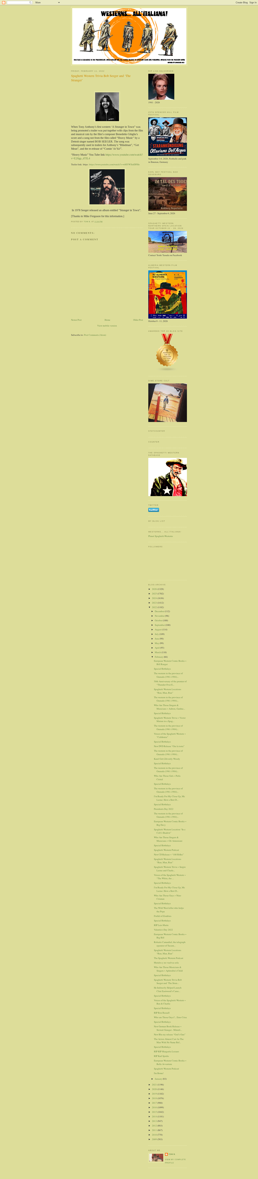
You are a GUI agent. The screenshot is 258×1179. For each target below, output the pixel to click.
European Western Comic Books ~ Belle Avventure (170, 1062)
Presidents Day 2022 (163, 808)
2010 (154, 1134)
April (157, 647)
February (159, 656)
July (157, 634)
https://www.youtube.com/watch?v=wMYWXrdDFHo (114, 164)
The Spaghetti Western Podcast (168, 958)
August (158, 629)
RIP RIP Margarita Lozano (166, 1051)
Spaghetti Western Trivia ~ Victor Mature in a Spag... (170, 719)
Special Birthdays (162, 668)
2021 (154, 1084)
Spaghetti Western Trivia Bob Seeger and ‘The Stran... (168, 981)
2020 (154, 1089)
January (159, 1078)
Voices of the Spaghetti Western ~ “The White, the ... (170, 876)
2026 (154, 589)
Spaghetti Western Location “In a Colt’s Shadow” (169, 831)
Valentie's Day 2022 (163, 929)
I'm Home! (159, 1073)
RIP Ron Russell (162, 1012)
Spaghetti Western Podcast (166, 849)
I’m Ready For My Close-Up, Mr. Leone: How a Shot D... (169, 798)
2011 (154, 1130)
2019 (154, 1093)
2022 (154, 607)
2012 (154, 1125)
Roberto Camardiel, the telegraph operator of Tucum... (170, 944)
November (160, 615)
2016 (154, 1107)
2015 (154, 1111)
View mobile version (107, 325)
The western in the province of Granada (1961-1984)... (168, 675)
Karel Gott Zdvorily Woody (167, 758)
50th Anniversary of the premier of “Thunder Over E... (170, 683)
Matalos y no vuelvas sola (166, 962)
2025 (154, 593)
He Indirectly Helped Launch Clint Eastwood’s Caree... (167, 989)
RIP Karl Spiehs (161, 1056)
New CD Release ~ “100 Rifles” (169, 854)
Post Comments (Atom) (95, 334)
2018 (154, 1098)
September (160, 624)
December (160, 611)
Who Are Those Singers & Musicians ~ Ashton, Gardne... (169, 707)
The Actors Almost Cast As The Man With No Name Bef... (169, 1040)
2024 (154, 598)
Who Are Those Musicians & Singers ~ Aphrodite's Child (168, 969)
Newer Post (76, 319)
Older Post (138, 319)
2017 (154, 1102)
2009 (154, 1139)
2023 (154, 602)
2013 (154, 1121)
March (158, 652)
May (157, 643)
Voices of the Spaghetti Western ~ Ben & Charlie (170, 1002)
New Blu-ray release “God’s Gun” (170, 1034)
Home (107, 319)
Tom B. (172, 1154)
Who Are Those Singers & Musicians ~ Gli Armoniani (168, 839)
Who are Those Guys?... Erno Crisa (170, 1017)
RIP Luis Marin (161, 925)
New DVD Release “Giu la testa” (169, 746)
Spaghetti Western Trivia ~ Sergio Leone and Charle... (170, 868)
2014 (154, 1116)
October (159, 620)
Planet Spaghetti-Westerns (160, 536)
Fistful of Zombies (162, 916)
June (157, 638)
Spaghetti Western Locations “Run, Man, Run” (167, 691)
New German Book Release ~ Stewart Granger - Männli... (168, 1028)
